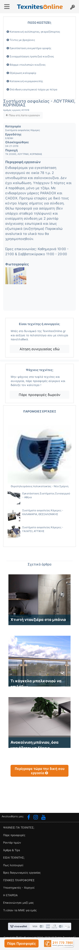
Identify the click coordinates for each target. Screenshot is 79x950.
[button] (21, 943)
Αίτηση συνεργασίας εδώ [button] (40, 349)
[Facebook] (28, 818)
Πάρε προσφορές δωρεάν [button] (39, 395)
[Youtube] (43, 818)
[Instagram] (35, 818)
